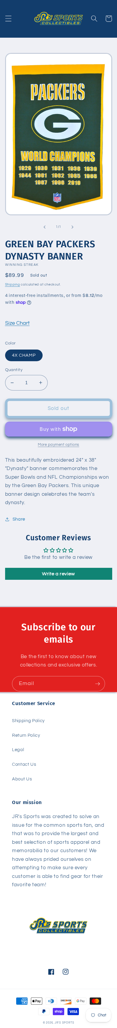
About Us (22, 779)
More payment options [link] (58, 445)
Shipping (12, 284)
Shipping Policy (28, 720)
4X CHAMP (24, 355)
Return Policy (26, 735)
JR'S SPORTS (64, 1022)
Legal (18, 749)
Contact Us (24, 764)
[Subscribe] (97, 684)
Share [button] (19, 519)
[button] (8, 18)
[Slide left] (44, 227)
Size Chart (17, 323)
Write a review (58, 573)
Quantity (14, 369)
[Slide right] (72, 227)
